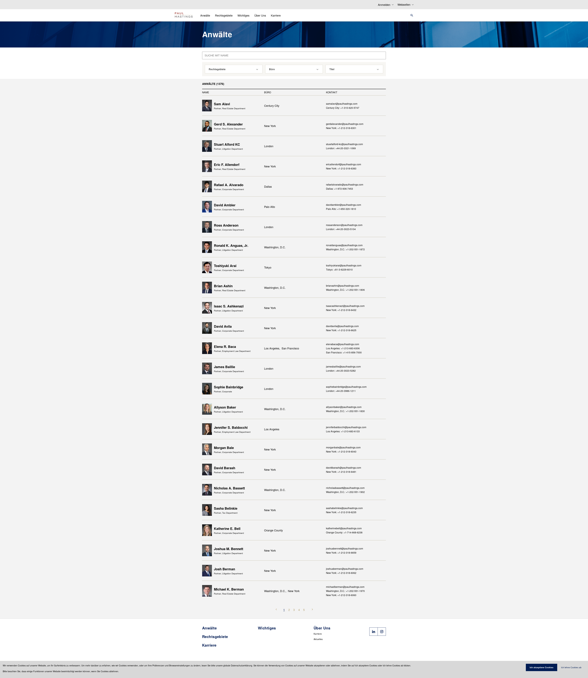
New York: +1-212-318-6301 (341, 128)
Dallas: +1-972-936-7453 (339, 188)
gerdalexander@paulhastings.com (344, 123)
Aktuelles (318, 639)
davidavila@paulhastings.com (342, 326)
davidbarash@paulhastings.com (343, 467)
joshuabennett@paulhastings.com (344, 548)
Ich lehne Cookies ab (571, 667)
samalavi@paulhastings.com (341, 103)
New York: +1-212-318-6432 (341, 310)
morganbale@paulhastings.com (343, 447)
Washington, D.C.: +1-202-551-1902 (345, 492)
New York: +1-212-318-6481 (341, 471)
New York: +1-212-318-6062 (341, 572)
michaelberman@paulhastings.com (345, 586)
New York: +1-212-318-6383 (341, 168)
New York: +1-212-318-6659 (341, 552)
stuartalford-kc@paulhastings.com (344, 144)
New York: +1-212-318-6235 (341, 512)
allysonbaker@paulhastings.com (344, 407)
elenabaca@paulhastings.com (342, 344)
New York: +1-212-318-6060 (341, 595)
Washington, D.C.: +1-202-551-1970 (345, 591)
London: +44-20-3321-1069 (341, 148)
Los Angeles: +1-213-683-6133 (343, 431)
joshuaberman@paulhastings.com (344, 568)
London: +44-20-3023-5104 (341, 229)
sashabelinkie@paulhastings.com (344, 508)
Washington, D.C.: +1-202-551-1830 (345, 411)
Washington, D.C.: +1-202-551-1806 (345, 289)
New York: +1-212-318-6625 (341, 330)
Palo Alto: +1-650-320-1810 (341, 208)
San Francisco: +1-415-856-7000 (344, 352)
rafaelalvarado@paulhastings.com (344, 184)
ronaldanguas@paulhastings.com (344, 245)
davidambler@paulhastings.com (343, 204)
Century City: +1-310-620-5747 (342, 107)
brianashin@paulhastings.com (342, 285)
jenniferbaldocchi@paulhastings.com (346, 427)
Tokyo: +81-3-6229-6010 (339, 269)
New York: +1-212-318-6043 (341, 451)
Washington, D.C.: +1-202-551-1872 (345, 249)
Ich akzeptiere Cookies (541, 667)
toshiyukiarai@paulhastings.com (343, 265)
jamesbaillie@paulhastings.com (343, 366)
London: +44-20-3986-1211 (341, 390)
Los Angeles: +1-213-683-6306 (343, 348)
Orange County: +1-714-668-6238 (344, 532)
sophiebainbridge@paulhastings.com (346, 386)
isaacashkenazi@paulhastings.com (345, 305)
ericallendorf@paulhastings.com (343, 164)
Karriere (318, 633)
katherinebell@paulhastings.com (344, 528)
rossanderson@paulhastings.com (344, 225)
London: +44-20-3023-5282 (341, 370)
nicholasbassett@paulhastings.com (345, 487)
